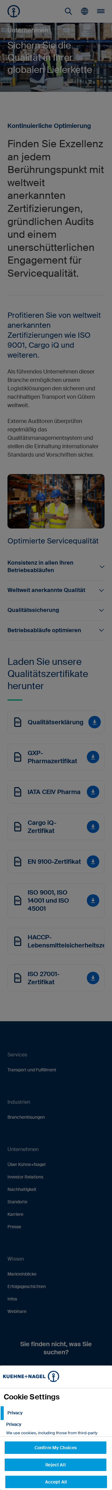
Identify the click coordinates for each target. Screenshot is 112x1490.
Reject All (55, 1465)
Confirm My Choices (56, 1447)
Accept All (56, 1482)
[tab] (56, 1413)
